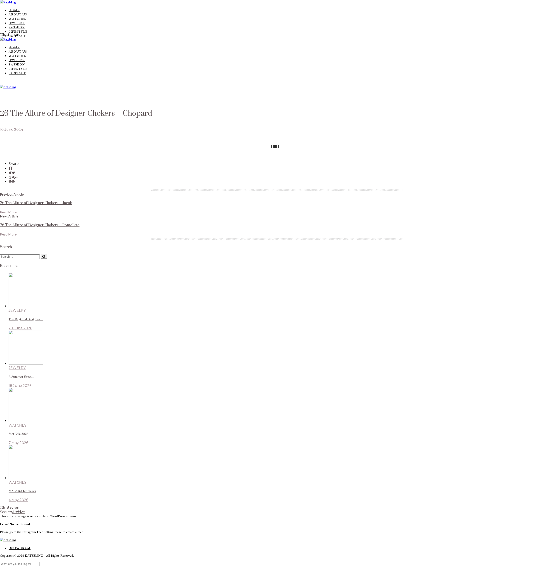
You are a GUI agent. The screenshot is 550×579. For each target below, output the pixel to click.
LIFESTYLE (18, 31)
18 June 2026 (20, 386)
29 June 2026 (20, 328)
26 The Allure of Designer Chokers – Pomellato (39, 225)
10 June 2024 (11, 130)
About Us (18, 14)
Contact (17, 73)
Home (14, 10)
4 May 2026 (18, 500)
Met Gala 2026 (18, 434)
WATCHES (17, 18)
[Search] (44, 256)
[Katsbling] (8, 2)
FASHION (17, 27)
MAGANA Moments (22, 491)
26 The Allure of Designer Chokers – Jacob (36, 203)
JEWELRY (17, 23)
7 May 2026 (18, 443)
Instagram (20, 548)
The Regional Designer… (26, 319)
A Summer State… (21, 377)
